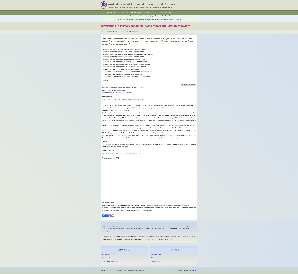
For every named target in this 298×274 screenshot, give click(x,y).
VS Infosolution (193, 270)
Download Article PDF (108, 150)
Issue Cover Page (156, 254)
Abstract (104, 103)
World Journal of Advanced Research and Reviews (141, 4)
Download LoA (106, 258)
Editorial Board (155, 258)
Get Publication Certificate (109, 254)
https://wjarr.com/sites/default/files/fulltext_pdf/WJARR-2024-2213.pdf (121, 153)
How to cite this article (108, 203)
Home (102, 31)
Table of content (155, 261)
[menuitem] (103, 13)
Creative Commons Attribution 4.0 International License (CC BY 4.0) (169, 226)
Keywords (104, 142)
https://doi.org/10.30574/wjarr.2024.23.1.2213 (118, 93)
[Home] (104, 5)
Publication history (107, 96)
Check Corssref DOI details (109, 261)
